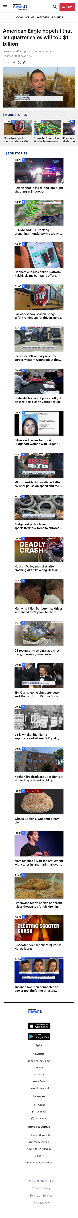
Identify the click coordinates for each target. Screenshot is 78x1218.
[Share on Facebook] (14, 62)
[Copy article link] (24, 62)
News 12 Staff (11, 51)
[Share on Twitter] (19, 62)
